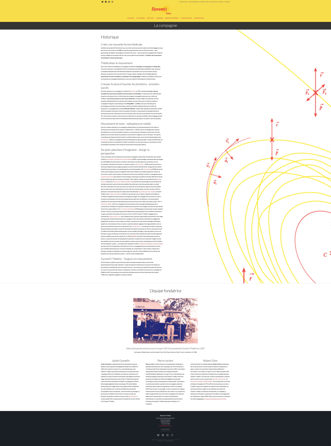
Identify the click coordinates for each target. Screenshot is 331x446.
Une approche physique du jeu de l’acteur (215, 399)
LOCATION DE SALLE (194, 1)
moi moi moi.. (222, 379)
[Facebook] (102, 2)
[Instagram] (112, 2)
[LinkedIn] (106, 2)
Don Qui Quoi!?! (133, 396)
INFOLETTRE (213, 1)
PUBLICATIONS (183, 1)
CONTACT (221, 1)
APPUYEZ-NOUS (205, 1)
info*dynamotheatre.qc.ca (165, 425)
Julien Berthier (169, 441)
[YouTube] (109, 2)
